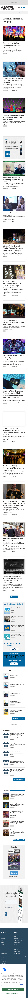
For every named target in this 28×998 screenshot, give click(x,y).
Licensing (16, 957)
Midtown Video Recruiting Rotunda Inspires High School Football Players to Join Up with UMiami (13, 394)
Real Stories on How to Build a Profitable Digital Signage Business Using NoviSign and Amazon (17, 771)
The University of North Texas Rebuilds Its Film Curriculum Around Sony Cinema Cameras (17, 822)
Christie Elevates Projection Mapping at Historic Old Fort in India (13, 117)
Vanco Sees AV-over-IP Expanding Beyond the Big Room (13, 179)
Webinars (12, 739)
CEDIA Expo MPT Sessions (10, 11)
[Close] (24, 966)
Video (4, 441)
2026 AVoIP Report (14, 675)
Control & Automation (18, 940)
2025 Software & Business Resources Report (16, 710)
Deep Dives (12, 677)
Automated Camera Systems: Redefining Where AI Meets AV (17, 762)
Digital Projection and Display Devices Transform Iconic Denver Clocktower (13, 248)
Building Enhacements (18, 936)
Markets (15, 944)
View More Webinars (18, 779)
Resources (3, 938)
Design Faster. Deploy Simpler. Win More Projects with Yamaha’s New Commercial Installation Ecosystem (17, 735)
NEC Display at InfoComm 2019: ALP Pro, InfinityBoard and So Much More (13, 541)
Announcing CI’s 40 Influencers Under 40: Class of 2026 (17, 609)
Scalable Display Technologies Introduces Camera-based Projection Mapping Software (12, 284)
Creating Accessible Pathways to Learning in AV (17, 634)
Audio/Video (16, 934)
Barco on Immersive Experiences (10, 213)
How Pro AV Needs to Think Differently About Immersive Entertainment (14, 357)
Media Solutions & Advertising (20, 956)
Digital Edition (3, 961)
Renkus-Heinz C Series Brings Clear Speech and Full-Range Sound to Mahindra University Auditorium (17, 831)
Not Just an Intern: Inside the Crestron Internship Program (17, 618)
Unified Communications (19, 949)
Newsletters (16, 959)
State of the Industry (5, 963)
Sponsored (5, 90)
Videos (2, 946)
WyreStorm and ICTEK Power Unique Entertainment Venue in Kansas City (17, 795)
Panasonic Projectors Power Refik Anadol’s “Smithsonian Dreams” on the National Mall (17, 804)
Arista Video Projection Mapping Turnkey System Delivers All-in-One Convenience (12, 579)
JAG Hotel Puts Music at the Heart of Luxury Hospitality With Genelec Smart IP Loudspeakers (16, 813)
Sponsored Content (4, 947)
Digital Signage (17, 942)
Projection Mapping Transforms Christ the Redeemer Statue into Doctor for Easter (14, 431)
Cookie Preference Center (13, 993)
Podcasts (2, 940)
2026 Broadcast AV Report (16, 693)
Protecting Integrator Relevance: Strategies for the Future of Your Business (17, 744)
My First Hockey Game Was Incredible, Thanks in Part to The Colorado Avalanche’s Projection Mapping (14, 504)
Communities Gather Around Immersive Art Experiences (11, 45)
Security (15, 947)
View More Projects (18, 839)
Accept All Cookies (13, 989)
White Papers (3, 957)
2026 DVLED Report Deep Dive (17, 684)
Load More (14, 596)
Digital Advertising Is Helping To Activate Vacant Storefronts (13, 322)
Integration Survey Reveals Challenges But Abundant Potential (13, 80)
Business (16, 938)
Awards (2, 942)
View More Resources (18, 718)
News (4, 221)
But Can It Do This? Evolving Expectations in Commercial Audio (16, 753)
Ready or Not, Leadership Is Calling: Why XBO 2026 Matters (17, 627)
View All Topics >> (17, 951)
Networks (16, 946)
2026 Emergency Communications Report (15, 702)
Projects (5, 256)
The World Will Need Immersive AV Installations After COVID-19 (13, 467)
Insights (5, 53)
